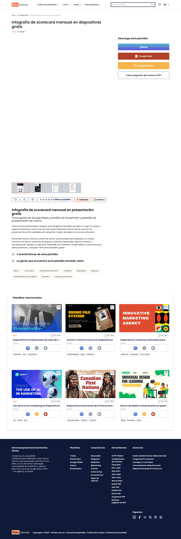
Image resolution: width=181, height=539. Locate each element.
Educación (96, 456)
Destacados (75, 468)
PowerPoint (75, 459)
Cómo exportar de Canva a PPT (144, 75)
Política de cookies (96, 532)
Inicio (14, 15)
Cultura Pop (96, 472)
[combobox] (133, 4)
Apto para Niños (73, 420)
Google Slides (76, 462)
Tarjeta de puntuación (63, 276)
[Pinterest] (155, 517)
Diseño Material (73, 354)
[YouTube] (145, 517)
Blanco (16, 271)
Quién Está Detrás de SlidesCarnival (149, 456)
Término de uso (57, 532)
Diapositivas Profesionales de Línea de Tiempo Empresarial (46, 339)
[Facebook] (139, 517)
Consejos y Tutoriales (143, 462)
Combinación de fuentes (118, 460)
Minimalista (81, 271)
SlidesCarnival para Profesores (147, 468)
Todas (73, 456)
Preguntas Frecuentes (143, 459)
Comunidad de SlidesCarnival (146, 465)
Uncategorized (22, 15)
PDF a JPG (116, 477)
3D (14, 420)
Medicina (95, 462)
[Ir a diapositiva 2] (37, 188)
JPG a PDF (116, 474)
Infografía (68, 271)
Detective (90, 354)
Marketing (96, 465)
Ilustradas (131, 420)
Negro (83, 354)
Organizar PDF (118, 497)
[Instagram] (134, 517)
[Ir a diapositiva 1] (20, 188)
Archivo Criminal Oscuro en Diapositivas (90, 339)
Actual (19, 420)
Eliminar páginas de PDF (119, 501)
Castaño (92, 420)
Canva (73, 465)
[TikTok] (161, 517)
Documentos (97, 475)
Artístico (84, 420)
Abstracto (17, 354)
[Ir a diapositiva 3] (55, 188)
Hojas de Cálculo (95, 479)
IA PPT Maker (118, 456)
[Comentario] (32, 199)
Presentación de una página (25, 276)
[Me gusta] (15, 199)
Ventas (94, 468)
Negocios (95, 271)
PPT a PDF (116, 468)
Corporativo (29, 271)
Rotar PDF (116, 493)
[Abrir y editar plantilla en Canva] (143, 47)
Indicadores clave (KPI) (49, 271)
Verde (139, 420)
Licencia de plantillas (76, 532)
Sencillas (45, 276)
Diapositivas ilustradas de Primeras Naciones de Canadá (99, 405)
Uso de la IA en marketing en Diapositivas (36, 405)
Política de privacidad (116, 532)
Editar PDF (116, 484)
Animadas (134, 354)
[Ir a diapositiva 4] (72, 188)
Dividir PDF (117, 490)
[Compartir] (24, 199)
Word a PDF (117, 481)
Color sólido (144, 354)
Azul (24, 354)
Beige (123, 420)
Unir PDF (115, 487)
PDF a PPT (116, 471)
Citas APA (116, 465)
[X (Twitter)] (150, 517)
